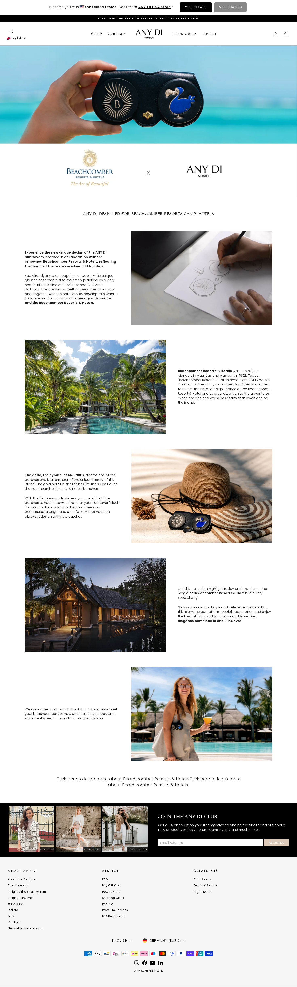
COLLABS (117, 34)
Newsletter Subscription (25, 928)
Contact (14, 922)
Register (276, 842)
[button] (16, 38)
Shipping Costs (113, 898)
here (72, 779)
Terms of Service (205, 885)
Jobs (11, 916)
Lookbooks (184, 34)
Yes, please (195, 7)
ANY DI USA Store (154, 7)
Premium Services (115, 910)
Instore (13, 910)
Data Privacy (203, 879)
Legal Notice (203, 892)
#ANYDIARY (16, 904)
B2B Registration (113, 916)
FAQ (105, 879)
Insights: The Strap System (27, 892)
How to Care (111, 892)
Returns (107, 904)
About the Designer (22, 879)
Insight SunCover (20, 898)
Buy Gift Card (111, 885)
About (210, 34)
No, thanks (230, 7)
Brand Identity (18, 885)
